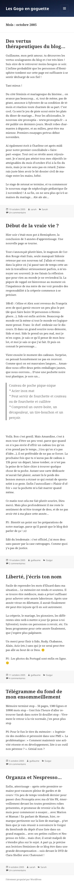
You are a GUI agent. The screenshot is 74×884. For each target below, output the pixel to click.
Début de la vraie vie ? (32, 225)
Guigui (49, 560)
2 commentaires (17, 563)
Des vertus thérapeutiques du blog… (35, 44)
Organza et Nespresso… (34, 777)
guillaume (36, 560)
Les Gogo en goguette (27, 8)
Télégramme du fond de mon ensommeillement (34, 694)
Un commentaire (17, 212)
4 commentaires (17, 678)
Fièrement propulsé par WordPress (23, 879)
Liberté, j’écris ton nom (34, 576)
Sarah (45, 209)
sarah (33, 209)
